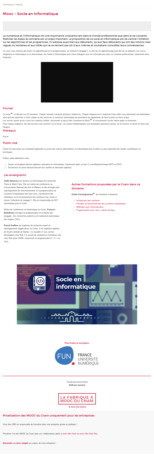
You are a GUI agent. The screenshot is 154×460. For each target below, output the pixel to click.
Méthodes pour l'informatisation (89, 207)
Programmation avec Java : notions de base (95, 210)
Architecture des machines (88, 200)
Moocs (19, 4)
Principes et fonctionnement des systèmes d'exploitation (101, 204)
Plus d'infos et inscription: (77, 343)
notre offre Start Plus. (89, 434)
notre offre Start (69, 434)
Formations (8, 4)
